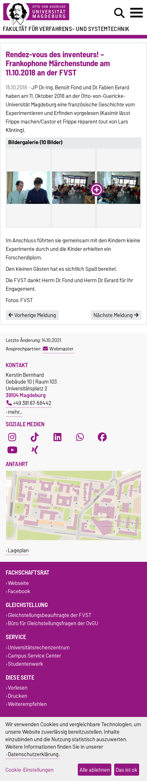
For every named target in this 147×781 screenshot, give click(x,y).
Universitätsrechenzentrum (39, 647)
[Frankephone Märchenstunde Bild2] (73, 188)
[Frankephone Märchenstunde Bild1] (28, 188)
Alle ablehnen (95, 769)
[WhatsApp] (80, 437)
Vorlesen (17, 688)
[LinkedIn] (57, 437)
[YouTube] (12, 449)
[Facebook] (102, 437)
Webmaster (61, 348)
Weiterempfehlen (27, 704)
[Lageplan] (73, 538)
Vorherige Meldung (34, 315)
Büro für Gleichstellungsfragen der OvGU (53, 623)
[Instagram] (12, 437)
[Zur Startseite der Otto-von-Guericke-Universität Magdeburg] (45, 14)
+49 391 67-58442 (32, 403)
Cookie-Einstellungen (29, 769)
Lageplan (18, 550)
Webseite (18, 583)
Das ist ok (126, 769)
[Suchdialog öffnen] (119, 13)
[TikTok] (34, 437)
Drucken (17, 696)
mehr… (15, 411)
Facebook (19, 591)
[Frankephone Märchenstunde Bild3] (118, 188)
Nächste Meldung (113, 315)
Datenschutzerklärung (33, 754)
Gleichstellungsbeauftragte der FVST (49, 615)
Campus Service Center (34, 655)
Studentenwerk (25, 664)
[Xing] (34, 449)
